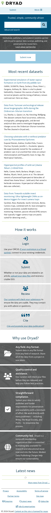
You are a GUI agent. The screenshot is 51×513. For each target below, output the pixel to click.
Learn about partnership (26, 47)
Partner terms (13, 496)
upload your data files (21, 276)
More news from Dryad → (39, 483)
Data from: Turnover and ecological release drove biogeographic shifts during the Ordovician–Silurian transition (24, 108)
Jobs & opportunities (26, 507)
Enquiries (8, 502)
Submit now (25, 57)
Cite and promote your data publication (25, 326)
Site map (40, 496)
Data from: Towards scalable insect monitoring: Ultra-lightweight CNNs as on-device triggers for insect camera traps (23, 196)
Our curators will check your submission (22, 300)
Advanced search (12, 30)
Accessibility (22, 491)
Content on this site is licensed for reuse (31, 512)
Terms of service (41, 491)
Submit (13, 10)
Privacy (6, 491)
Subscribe (45, 502)
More (37, 10)
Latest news (27, 502)
